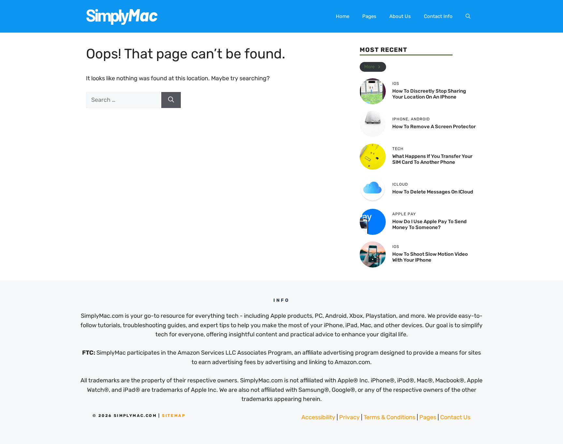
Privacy (349, 417)
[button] (468, 16)
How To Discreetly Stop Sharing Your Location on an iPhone (429, 94)
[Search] (171, 100)
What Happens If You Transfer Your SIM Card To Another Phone (432, 159)
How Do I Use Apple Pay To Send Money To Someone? (429, 224)
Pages (369, 16)
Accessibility (318, 417)
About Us (400, 16)
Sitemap (173, 415)
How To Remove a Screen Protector (434, 127)
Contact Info (438, 16)
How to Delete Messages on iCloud (432, 192)
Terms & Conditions (389, 417)
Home (342, 16)
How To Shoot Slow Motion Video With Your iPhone (430, 257)
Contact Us (455, 417)
